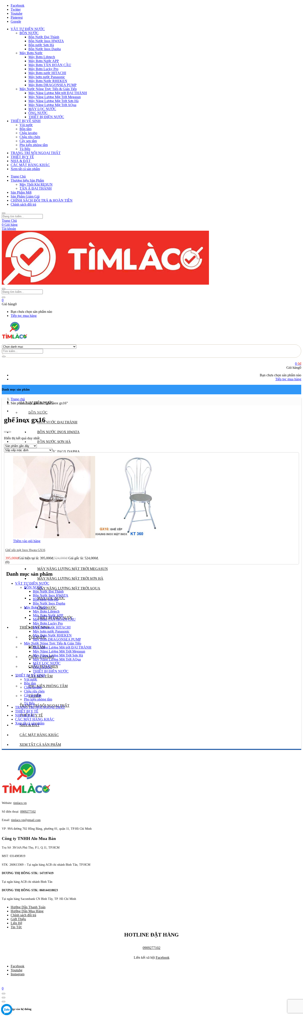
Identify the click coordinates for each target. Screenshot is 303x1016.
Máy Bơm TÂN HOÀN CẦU (49, 65)
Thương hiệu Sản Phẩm (27, 180)
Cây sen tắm (28, 141)
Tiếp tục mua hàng (24, 316)
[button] (3, 300)
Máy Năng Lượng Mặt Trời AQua (52, 105)
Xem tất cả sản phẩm (25, 169)
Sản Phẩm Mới (21, 192)
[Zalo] (6, 1010)
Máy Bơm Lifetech (41, 57)
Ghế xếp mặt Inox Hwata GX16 (25, 550)
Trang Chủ (18, 176)
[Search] (4, 356)
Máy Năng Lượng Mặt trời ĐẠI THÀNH (57, 93)
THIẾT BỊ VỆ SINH (26, 121)
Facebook (162, 957)
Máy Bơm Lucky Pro (43, 69)
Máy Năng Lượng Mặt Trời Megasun (54, 97)
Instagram (17, 974)
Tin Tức (16, 927)
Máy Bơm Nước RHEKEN (47, 81)
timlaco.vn (26, 820)
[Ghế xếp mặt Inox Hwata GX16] (95, 537)
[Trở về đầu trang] (3, 993)
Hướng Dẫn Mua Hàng (27, 911)
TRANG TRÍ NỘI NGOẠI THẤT (36, 153)
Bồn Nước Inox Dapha (44, 49)
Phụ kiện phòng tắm (34, 145)
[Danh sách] (9, 432)
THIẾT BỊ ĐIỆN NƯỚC (46, 117)
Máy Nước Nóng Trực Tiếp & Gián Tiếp (48, 89)
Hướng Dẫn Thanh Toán (28, 907)
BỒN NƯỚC (29, 33)
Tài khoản (9, 228)
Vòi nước (26, 125)
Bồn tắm (25, 129)
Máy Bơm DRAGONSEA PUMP (52, 85)
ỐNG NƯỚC (38, 113)
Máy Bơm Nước (31, 53)
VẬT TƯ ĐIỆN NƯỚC (28, 29)
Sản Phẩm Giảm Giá (25, 196)
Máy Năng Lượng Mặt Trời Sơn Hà (53, 101)
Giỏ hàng (10, 224)
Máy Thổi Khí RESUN (36, 184)
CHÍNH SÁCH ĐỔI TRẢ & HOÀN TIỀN (42, 200)
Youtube (16, 970)
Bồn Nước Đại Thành (43, 37)
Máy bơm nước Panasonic (46, 77)
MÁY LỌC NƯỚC (42, 109)
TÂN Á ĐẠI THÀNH (36, 188)
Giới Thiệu (18, 919)
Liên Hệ (16, 923)
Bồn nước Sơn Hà (41, 45)
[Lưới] (6, 432)
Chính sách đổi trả (23, 204)
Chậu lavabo (28, 133)
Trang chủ (18, 399)
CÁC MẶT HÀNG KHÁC (30, 165)
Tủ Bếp (25, 149)
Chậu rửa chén (30, 137)
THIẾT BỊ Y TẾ (22, 157)
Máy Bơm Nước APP (43, 61)
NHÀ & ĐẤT (21, 161)
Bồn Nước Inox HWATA (46, 41)
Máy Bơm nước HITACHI (47, 73)
